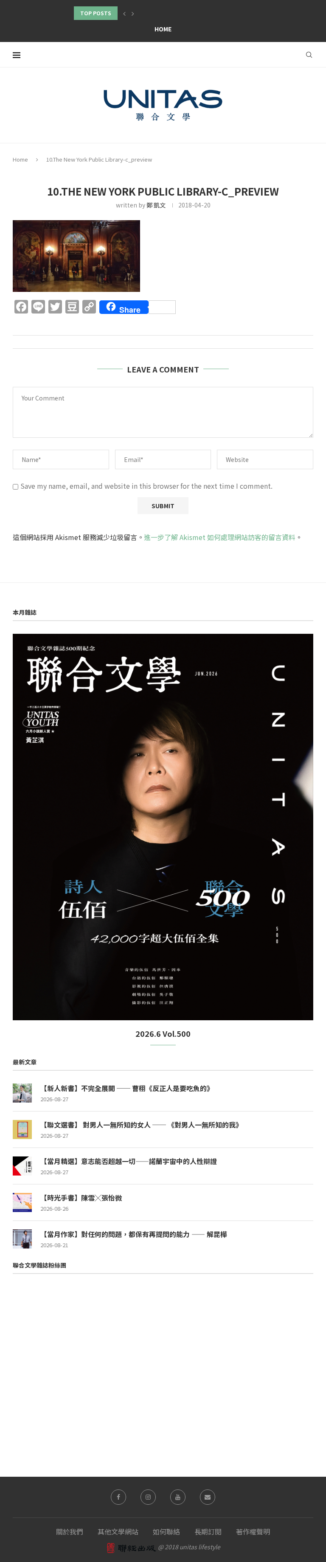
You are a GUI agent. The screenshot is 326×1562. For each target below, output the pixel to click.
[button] (124, 13)
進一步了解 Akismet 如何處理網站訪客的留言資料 (219, 537)
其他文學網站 (118, 1531)
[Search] (309, 54)
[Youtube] (177, 1497)
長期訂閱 (208, 1531)
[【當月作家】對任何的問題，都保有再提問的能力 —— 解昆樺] (22, 1238)
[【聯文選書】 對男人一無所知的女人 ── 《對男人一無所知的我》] (22, 1129)
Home (163, 29)
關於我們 (69, 1531)
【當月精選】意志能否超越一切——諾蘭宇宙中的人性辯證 (128, 1161)
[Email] (207, 1497)
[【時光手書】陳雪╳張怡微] (22, 1202)
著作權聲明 (253, 1531)
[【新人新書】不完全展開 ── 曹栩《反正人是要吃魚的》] (22, 1093)
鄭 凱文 (156, 205)
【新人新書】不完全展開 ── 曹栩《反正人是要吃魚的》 (127, 1088)
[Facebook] (118, 1497)
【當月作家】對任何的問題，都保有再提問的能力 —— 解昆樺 (133, 1234)
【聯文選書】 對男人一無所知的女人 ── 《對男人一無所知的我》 (141, 1124)
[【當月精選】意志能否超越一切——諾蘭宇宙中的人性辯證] (22, 1166)
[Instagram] (148, 1497)
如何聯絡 (166, 1531)
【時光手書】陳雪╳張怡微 (81, 1197)
